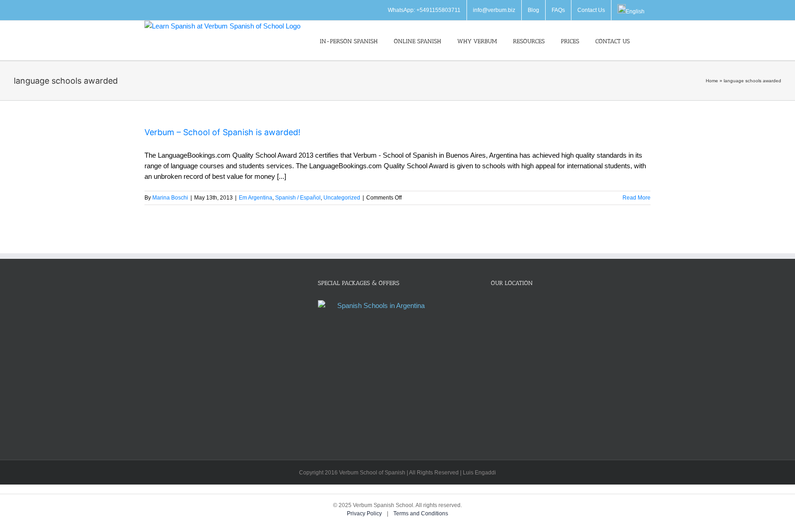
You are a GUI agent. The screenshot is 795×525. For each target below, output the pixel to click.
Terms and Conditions (420, 513)
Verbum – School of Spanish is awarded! (222, 132)
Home (712, 80)
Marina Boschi (170, 197)
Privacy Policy (365, 513)
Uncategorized (341, 197)
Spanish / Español (298, 197)
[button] (648, 40)
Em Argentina (255, 197)
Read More (636, 197)
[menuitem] (631, 10)
